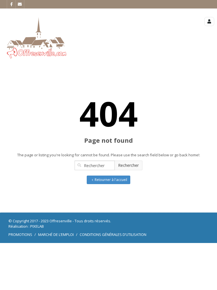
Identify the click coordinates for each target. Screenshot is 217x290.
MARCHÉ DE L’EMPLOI (56, 234)
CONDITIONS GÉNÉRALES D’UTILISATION (113, 234)
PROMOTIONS (20, 234)
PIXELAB (37, 226)
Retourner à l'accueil (111, 179)
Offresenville (60, 220)
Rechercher (128, 165)
